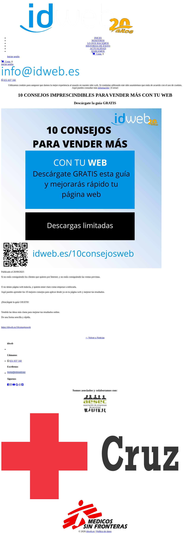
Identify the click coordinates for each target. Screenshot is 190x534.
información (103, 88)
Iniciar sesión (13, 56)
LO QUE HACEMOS (98, 43)
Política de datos (103, 531)
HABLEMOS (98, 51)
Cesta (98, 54)
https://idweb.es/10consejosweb (16, 327)
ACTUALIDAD (98, 48)
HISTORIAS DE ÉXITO (98, 46)
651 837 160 (10, 80)
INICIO (98, 38)
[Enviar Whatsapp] (2, 80)
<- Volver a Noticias (95, 337)
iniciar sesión (7, 64)
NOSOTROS (98, 40)
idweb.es (90, 531)
